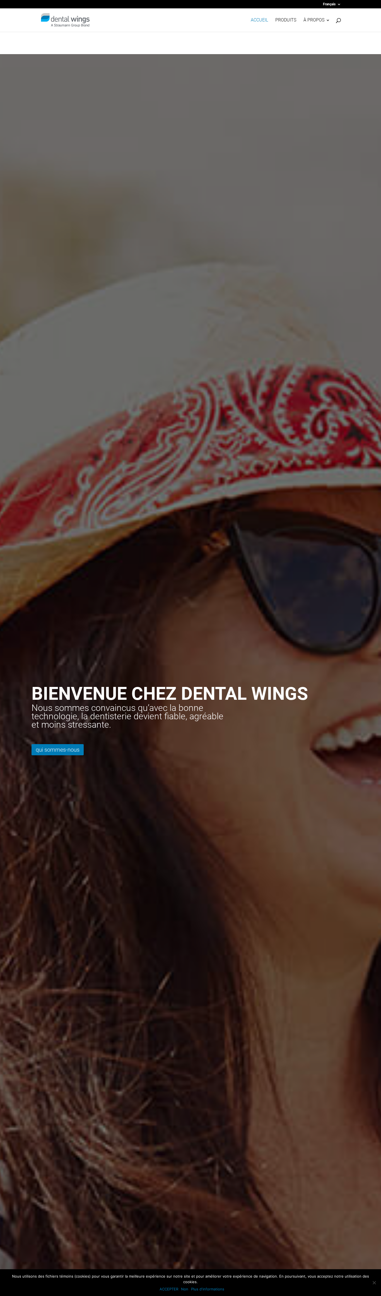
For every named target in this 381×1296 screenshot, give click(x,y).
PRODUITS (285, 20)
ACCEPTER (169, 1289)
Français (329, 4)
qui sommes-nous (57, 749)
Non (184, 1289)
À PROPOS (313, 20)
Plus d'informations (207, 1289)
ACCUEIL (259, 20)
